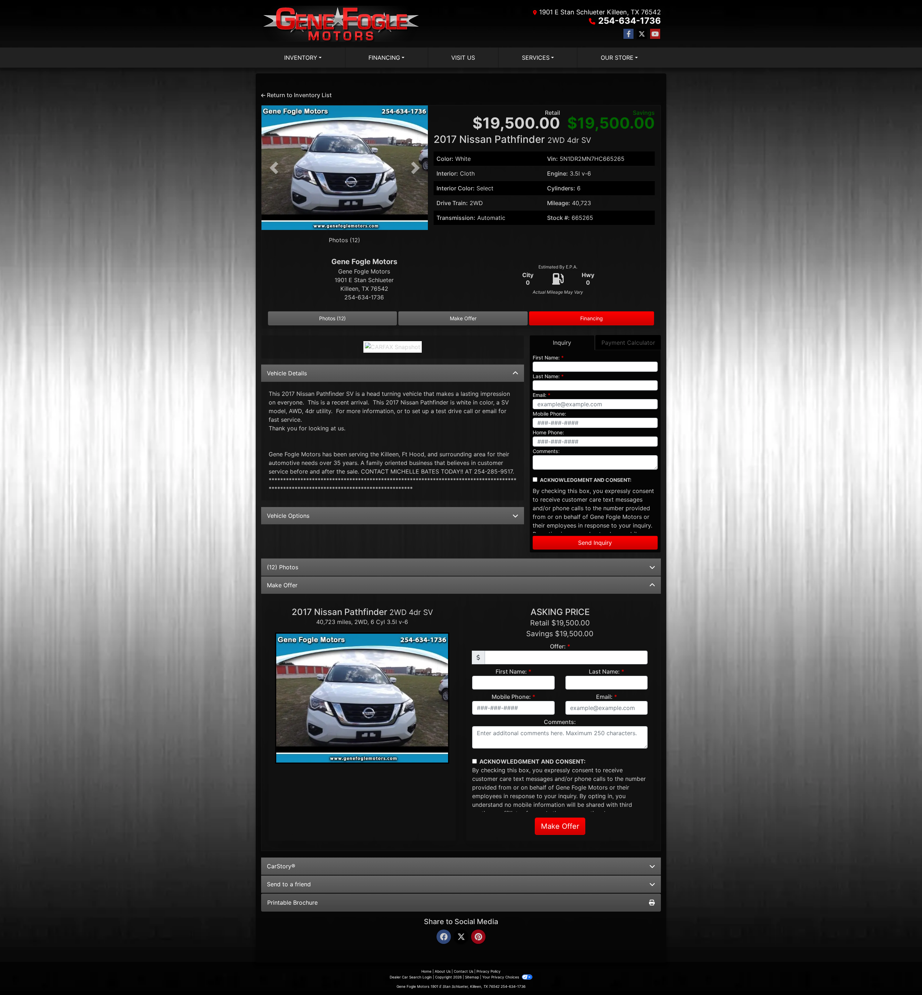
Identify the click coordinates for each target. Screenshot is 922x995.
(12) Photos (282, 567)
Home (426, 971)
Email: (539, 395)
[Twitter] (461, 937)
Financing (591, 318)
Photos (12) (344, 240)
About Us (443, 971)
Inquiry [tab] (562, 342)
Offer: (558, 646)
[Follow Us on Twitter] (642, 34)
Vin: (552, 158)
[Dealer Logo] (343, 24)
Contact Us (463, 971)
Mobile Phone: (549, 414)
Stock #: (558, 217)
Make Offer (463, 318)
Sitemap (472, 977)
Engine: (557, 173)
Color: (445, 158)
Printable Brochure (292, 902)
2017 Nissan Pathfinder (512, 139)
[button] (273, 167)
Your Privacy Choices (501, 977)
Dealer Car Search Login (411, 977)
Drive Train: (452, 203)
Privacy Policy (488, 971)
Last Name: (546, 376)
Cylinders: (561, 188)
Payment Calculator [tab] (628, 342)
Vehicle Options (288, 515)
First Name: (546, 357)
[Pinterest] (478, 937)
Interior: (447, 173)
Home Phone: (548, 432)
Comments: (546, 451)
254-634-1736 (629, 20)
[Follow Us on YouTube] (655, 34)
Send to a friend (289, 884)
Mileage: (558, 203)
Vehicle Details (287, 373)
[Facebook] (444, 937)
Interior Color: (456, 188)
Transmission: (456, 217)
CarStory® (281, 866)
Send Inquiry (595, 542)
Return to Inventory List (298, 95)
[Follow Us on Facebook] (628, 34)
